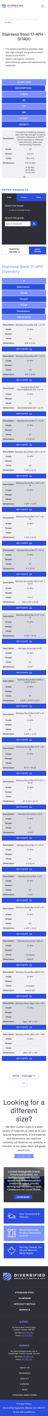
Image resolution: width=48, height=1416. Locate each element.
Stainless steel (24, 1292)
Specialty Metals (24, 1304)
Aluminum (25, 1298)
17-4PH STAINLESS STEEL (19, 210)
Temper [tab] (24, 197)
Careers (24, 1384)
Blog (24, 1390)
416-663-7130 (27, 1359)
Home (5, 19)
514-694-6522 (27, 1335)
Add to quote (22, 349)
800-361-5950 (28, 1333)
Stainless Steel (30, 19)
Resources (24, 1373)
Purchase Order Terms (24, 1395)
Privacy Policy (24, 1404)
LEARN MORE (23, 1197)
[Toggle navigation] (42, 6)
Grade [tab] (9, 197)
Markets (24, 1309)
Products (15, 19)
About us (25, 1368)
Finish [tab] (39, 197)
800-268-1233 (27, 1356)
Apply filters (37, 250)
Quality (24, 1379)
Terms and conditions (24, 1412)
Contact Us (24, 1156)
